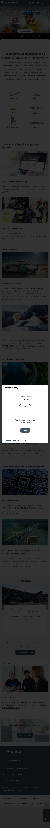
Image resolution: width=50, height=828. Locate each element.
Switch (25, 430)
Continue (25, 407)
